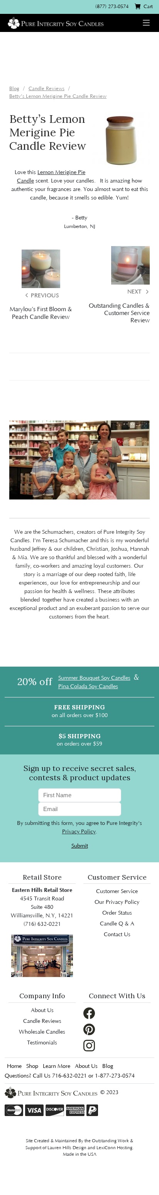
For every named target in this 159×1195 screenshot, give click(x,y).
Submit (79, 846)
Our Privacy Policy (117, 902)
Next (135, 292)
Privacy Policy (79, 832)
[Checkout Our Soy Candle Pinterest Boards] (89, 1029)
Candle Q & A (117, 924)
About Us (42, 1010)
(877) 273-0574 (112, 6)
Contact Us (117, 935)
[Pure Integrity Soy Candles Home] (55, 22)
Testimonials (42, 1043)
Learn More (56, 1066)
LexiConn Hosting (114, 1147)
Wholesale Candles (42, 1032)
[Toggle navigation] (146, 23)
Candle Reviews (42, 1021)
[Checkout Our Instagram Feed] (89, 1045)
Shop (32, 1066)
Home (14, 1066)
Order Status (117, 913)
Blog (107, 1066)
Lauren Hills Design (66, 1147)
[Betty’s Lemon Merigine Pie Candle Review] (121, 140)
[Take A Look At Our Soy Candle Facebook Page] (89, 1013)
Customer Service (117, 891)
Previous (44, 296)
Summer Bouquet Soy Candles (94, 678)
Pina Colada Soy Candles (88, 687)
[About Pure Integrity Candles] (42, 956)
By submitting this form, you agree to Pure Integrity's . (79, 827)
